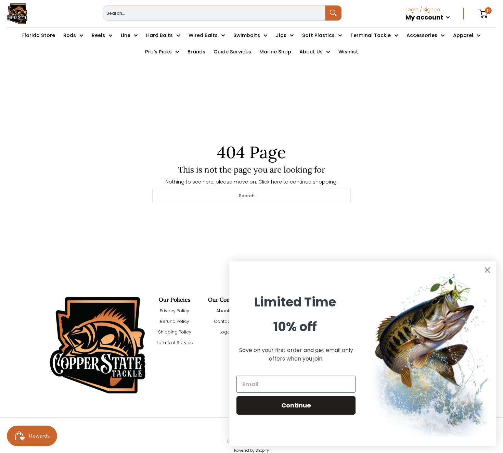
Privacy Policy (174, 311)
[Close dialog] (487, 270)
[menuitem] (434, 24)
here (276, 181)
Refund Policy (174, 321)
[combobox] (214, 13)
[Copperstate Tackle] (17, 13)
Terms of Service (174, 342)
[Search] (333, 13)
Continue (296, 405)
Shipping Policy (174, 332)
